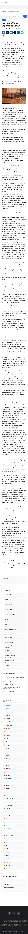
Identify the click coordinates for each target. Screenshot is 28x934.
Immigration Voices (9, 642)
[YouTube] (18, 913)
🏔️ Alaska (6, 708)
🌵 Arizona (6, 711)
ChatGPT (7, 32)
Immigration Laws (8, 594)
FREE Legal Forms (8, 880)
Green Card (6, 647)
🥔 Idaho (6, 741)
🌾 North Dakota (8, 815)
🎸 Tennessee (7, 842)
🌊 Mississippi (7, 782)
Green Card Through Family (10, 652)
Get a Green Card (8, 650)
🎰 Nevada (6, 795)
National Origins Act (9, 612)
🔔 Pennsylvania (8, 828)
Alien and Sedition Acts (9, 607)
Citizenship (6, 665)
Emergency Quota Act (9, 609)
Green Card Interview (9, 660)
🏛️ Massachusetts (8, 772)
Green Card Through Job (10, 657)
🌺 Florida (6, 731)
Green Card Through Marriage (11, 655)
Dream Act (7, 597)
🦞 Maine (6, 765)
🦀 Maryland (7, 768)
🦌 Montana (7, 788)
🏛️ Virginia (6, 855)
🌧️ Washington (7, 858)
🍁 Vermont (7, 852)
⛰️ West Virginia (8, 862)
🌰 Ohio (6, 818)
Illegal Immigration (8, 634)
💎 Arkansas (7, 715)
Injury (4, 19)
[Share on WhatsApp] (22, 32)
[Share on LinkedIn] (18, 32)
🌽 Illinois (6, 745)
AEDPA (6, 619)
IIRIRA (6, 624)
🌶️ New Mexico (8, 805)
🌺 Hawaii (6, 738)
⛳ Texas (6, 845)
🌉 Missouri (7, 785)
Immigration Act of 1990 (10, 614)
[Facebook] (9, 913)
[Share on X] (14, 32)
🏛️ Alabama (7, 705)
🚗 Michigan (7, 775)
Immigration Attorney (9, 640)
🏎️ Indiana (6, 748)
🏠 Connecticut (8, 725)
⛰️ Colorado (7, 721)
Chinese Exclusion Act (9, 602)
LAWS (2, 10)
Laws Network (6, 28)
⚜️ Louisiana (7, 761)
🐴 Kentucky (7, 758)
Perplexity (11, 32)
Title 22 (6, 621)
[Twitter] (14, 913)
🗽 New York (7, 808)
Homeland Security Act (9, 626)
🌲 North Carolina (8, 812)
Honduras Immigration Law (10, 629)
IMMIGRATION (7, 10)
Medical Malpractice (9, 887)
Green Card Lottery (9, 662)
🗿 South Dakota (8, 838)
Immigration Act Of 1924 (10, 617)
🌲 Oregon (6, 825)
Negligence (7, 891)
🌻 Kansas (6, 755)
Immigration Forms (8, 632)
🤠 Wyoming (7, 868)
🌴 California (7, 718)
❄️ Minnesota (7, 778)
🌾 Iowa (6, 751)
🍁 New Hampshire (8, 798)
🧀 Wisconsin (7, 865)
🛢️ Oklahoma (7, 822)
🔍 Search (25, 16)
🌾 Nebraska (7, 792)
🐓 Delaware (7, 728)
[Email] (3, 35)
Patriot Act (7, 599)
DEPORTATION (14, 10)
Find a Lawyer (7, 884)
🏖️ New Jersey (7, 802)
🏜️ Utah (6, 848)
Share (3, 32)
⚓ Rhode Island (8, 832)
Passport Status (14, 7)
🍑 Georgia (7, 735)
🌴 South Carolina (8, 835)
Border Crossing (8, 645)
